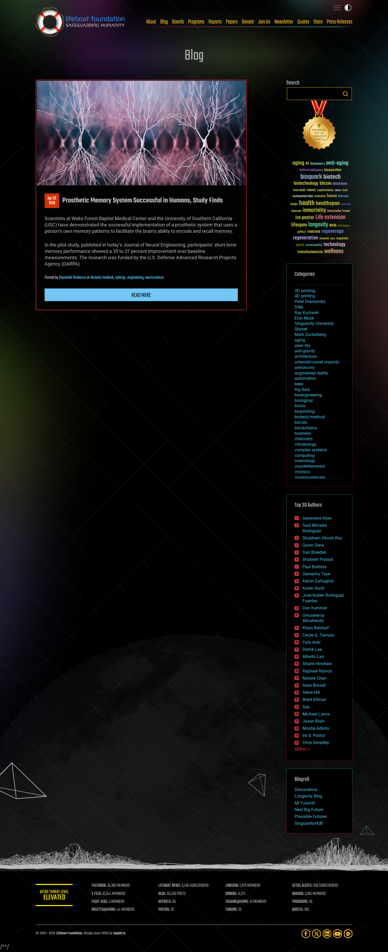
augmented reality (311, 373)
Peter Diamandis (310, 301)
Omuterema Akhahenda (313, 618)
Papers (232, 22)
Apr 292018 (52, 201)
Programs (196, 22)
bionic (300, 405)
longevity (318, 224)
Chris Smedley (315, 742)
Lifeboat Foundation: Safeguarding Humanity (80, 21)
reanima (313, 231)
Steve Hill (311, 692)
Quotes (303, 22)
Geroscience (306, 789)
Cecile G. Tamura (318, 635)
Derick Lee (312, 649)
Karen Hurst (313, 588)
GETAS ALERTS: (302, 885)
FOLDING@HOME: (237, 901)
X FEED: (97, 894)
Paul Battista (314, 566)
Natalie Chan (314, 678)
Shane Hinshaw (317, 663)
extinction (319, 196)
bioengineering (308, 394)
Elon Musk (304, 318)
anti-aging (337, 163)
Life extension (330, 217)
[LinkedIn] (327, 933)
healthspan (328, 203)
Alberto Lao (313, 656)
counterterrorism (310, 466)
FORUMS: (231, 909)
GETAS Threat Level (54, 896)
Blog (164, 22)
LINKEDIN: (232, 885)
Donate (248, 22)
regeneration (305, 238)
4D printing (305, 296)
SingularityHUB (309, 823)
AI (307, 163)
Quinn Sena (313, 545)
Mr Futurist (305, 803)
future (332, 195)
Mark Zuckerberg (310, 334)
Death (345, 190)
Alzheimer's (317, 164)
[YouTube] (337, 933)
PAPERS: (164, 909)
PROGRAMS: (300, 901)
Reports (215, 22)
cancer (311, 190)
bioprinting (305, 411)
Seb (306, 706)
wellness (333, 251)
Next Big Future (309, 809)
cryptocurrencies (310, 477)
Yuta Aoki (311, 642)
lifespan (299, 225)
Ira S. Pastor (313, 735)
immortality (314, 210)
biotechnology (306, 183)
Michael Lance (316, 714)
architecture (305, 356)
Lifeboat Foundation (69, 933)
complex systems (311, 449)
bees (299, 383)
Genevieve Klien (317, 518)
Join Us (264, 22)
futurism (343, 196)
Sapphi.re (119, 933)
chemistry (304, 438)
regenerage (332, 231)
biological (304, 400)
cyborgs (120, 277)
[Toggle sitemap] (337, 7)
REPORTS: (165, 901)
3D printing (305, 290)
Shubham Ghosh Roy (322, 538)
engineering (135, 277)
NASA (333, 226)
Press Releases (339, 22)
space (300, 245)
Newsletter (284, 22)
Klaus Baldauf (315, 627)
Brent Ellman (314, 699)
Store (318, 22)
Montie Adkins (315, 728)
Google (294, 204)
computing (305, 455)
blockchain (340, 184)
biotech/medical (102, 277)
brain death (299, 190)
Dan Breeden (314, 552)
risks (332, 238)
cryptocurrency (325, 190)
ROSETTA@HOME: (104, 909)
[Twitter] (316, 933)
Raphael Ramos (317, 671)
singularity (342, 238)
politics (301, 232)
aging (298, 163)
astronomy (305, 367)
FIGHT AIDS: (100, 901)
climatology (305, 444)
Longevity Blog (308, 796)
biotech (332, 177)
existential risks (303, 196)
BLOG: (162, 894)
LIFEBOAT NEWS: (169, 885)
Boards (178, 22)
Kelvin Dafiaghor (318, 581)
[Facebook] (306, 933)
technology (335, 245)
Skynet (301, 328)
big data (302, 389)
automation (305, 378)
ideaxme (296, 211)
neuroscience (154, 277)
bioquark (311, 177)
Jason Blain (313, 721)
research (324, 238)
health (307, 203)
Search (345, 93)
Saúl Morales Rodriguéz (314, 528)
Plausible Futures (311, 816)
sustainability (314, 245)
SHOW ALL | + (303, 749)
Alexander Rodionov (72, 277)
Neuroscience (344, 226)
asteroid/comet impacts (317, 361)
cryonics (302, 471)
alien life (302, 345)
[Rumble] (348, 933)
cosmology (305, 460)
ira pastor (304, 218)
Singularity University (314, 323)
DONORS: (231, 894)
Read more (141, 295)
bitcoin (326, 183)
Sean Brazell (314, 685)
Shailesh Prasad (317, 559)
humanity (346, 204)
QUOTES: (298, 909)
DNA (299, 307)
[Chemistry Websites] (319, 126)
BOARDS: (298, 894)
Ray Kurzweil (307, 312)
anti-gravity (305, 350)
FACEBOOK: (99, 885)
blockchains (306, 427)
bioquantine (333, 170)
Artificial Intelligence (311, 170)
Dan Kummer (314, 607)
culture (338, 190)
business (303, 433)
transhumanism (310, 251)
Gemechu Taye (316, 573)
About (151, 22)
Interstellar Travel (338, 211)
